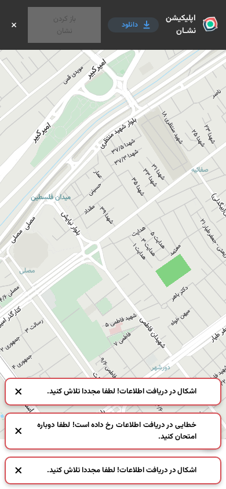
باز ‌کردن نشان (64, 25)
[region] (113, 244)
